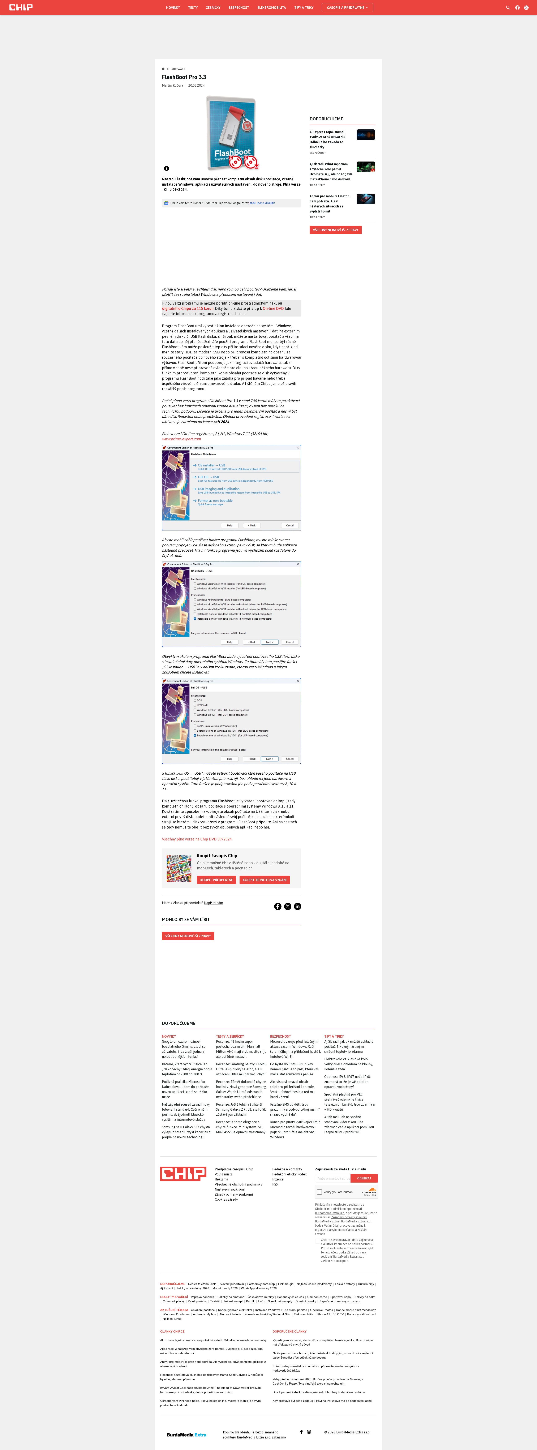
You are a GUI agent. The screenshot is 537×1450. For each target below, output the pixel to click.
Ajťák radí (166, 1288)
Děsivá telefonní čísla (202, 1284)
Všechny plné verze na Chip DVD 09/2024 (197, 839)
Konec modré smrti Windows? (356, 1310)
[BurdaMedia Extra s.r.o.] (183, 1174)
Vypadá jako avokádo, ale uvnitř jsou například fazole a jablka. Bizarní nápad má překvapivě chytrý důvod (323, 1342)
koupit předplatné (216, 880)
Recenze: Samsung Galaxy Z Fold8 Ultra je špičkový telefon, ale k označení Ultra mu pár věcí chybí (241, 1069)
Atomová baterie (230, 1314)
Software (178, 69)
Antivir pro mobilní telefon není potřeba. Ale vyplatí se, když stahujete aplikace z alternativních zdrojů (213, 1364)
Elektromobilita (272, 7)
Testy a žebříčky (230, 1036)
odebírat (364, 1178)
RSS (275, 1184)
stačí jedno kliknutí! (262, 203)
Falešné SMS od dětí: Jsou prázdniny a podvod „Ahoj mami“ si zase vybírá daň (295, 1109)
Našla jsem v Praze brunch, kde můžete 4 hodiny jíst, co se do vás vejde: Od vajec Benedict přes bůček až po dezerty (323, 1355)
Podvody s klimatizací (361, 1314)
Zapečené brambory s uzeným (339, 1301)
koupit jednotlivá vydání (265, 880)
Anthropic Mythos (204, 1314)
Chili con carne (317, 1297)
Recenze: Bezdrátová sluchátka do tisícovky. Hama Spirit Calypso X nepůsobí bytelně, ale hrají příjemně (211, 1377)
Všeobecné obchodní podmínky (238, 1184)
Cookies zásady (226, 1199)
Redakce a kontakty (287, 1169)
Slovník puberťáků (232, 1284)
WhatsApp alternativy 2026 (259, 1288)
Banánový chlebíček (290, 1297)
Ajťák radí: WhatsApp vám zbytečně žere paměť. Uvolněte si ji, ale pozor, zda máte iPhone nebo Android (331, 171)
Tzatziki (215, 1301)
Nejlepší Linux (172, 1318)
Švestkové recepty (280, 1301)
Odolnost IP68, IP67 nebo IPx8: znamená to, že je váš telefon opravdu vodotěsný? (347, 1082)
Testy (193, 7)
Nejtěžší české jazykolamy (314, 1284)
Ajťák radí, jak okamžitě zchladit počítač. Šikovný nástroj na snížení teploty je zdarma (348, 1046)
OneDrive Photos (321, 1310)
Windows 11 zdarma (176, 1314)
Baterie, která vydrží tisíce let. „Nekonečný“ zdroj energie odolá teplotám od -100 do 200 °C (187, 1069)
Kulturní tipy (366, 1284)
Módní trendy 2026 (225, 1288)
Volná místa (223, 1174)
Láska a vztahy (345, 1284)
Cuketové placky (174, 1301)
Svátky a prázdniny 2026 (192, 1288)
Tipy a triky (303, 7)
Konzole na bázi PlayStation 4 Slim (268, 1314)
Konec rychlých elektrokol (235, 1310)
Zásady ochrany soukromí (234, 1194)
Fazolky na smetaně (231, 1297)
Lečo (261, 1301)
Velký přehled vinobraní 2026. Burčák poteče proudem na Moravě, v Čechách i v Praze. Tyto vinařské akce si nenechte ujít (318, 1381)
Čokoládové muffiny (261, 1297)
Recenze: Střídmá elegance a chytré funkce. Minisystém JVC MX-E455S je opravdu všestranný (240, 1127)
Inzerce (278, 1179)
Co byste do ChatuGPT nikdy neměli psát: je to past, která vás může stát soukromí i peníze (294, 1069)
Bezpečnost (239, 7)
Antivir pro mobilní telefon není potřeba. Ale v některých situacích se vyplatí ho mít (329, 203)
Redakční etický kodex (289, 1174)
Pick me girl (285, 1284)
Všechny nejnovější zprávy (188, 936)
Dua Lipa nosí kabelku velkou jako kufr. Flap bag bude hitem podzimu (319, 1392)
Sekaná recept (233, 1301)
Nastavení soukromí (230, 1189)
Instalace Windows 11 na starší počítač (281, 1310)
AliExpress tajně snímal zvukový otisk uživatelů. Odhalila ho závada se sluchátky (328, 139)
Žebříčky (213, 7)
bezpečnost (280, 1036)
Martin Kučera (172, 85)
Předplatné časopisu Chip (234, 1169)
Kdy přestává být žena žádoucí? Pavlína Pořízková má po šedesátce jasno (322, 1400)
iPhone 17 (323, 1314)
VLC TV (339, 1314)
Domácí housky (306, 1301)
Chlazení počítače (203, 1310)
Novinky (173, 7)
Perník (250, 1301)
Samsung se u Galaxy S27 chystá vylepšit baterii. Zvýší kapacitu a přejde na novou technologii (186, 1132)
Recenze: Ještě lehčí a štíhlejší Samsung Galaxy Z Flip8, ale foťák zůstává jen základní (241, 1109)
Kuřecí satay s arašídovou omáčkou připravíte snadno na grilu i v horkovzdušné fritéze (316, 1368)
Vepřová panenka (202, 1297)
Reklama (221, 1179)
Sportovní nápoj (340, 1297)
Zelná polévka (197, 1301)
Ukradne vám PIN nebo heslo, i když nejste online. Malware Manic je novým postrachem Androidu (210, 1403)
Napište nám (213, 903)
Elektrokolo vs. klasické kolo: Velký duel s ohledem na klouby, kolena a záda (348, 1064)
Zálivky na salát (365, 1297)
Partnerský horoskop (261, 1284)
